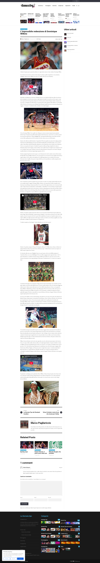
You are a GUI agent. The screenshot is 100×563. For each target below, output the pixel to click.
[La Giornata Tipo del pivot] (48, 529)
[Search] (77, 6)
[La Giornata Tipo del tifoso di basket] (57, 529)
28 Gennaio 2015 (32, 39)
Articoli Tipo (22, 540)
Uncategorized (44, 546)
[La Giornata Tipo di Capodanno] (63, 529)
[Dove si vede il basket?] (63, 523)
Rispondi (60, 467)
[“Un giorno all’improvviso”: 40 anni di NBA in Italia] (48, 522)
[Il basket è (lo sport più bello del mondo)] (68, 549)
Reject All (13, 558)
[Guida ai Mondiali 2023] (77, 523)
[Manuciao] (68, 536)
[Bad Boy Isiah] (43, 543)
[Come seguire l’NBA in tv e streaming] (43, 550)
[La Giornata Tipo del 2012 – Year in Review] (77, 529)
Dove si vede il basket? (70, 33)
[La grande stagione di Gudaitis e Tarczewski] (72, 543)
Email (35, 497)
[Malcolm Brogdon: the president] (53, 543)
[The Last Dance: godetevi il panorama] (63, 536)
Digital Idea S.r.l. (28, 553)
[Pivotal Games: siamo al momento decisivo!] (63, 543)
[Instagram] (79, 1)
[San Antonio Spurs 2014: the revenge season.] (53, 522)
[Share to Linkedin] (59, 39)
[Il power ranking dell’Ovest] (48, 550)
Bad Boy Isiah (30, 13)
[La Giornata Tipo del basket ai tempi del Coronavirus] (43, 529)
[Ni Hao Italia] (72, 536)
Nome (21, 497)
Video (62, 546)
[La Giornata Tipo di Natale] (68, 529)
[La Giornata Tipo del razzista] (53, 529)
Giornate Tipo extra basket (26, 534)
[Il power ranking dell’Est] (53, 550)
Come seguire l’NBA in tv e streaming (46, 15)
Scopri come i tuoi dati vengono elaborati (43, 507)
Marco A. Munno (38, 18)
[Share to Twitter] (58, 39)
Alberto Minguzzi (26, 467)
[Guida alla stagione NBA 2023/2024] (68, 523)
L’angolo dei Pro (23, 546)
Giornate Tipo (23, 529)
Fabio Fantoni (46, 17)
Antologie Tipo (23, 543)
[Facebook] (73, 1)
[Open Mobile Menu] (79, 6)
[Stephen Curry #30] (57, 522)
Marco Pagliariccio (69, 18)
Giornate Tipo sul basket (26, 532)
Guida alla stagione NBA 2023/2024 (38, 15)
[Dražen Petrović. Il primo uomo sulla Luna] (48, 543)
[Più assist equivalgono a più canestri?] (77, 543)
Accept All (20, 558)
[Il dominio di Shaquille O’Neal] (57, 543)
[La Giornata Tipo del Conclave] (72, 529)
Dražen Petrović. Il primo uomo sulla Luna (41, 452)
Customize (6, 558)
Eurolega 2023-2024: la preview (69, 15)
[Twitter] (75, 1)
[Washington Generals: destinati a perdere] (43, 522)
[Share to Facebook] (56, 39)
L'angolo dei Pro (64, 533)
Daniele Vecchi (31, 15)
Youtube (21, 549)
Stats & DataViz (64, 540)
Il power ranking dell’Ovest (53, 15)
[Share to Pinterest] (61, 39)
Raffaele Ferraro (24, 16)
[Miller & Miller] (57, 550)
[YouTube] (77, 1)
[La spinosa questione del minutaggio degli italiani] (68, 543)
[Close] (24, 550)
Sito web (49, 497)
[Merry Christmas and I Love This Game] (63, 549)
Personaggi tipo (24, 29)
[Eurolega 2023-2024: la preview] (72, 523)
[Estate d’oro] (77, 536)
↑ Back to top (78, 561)
